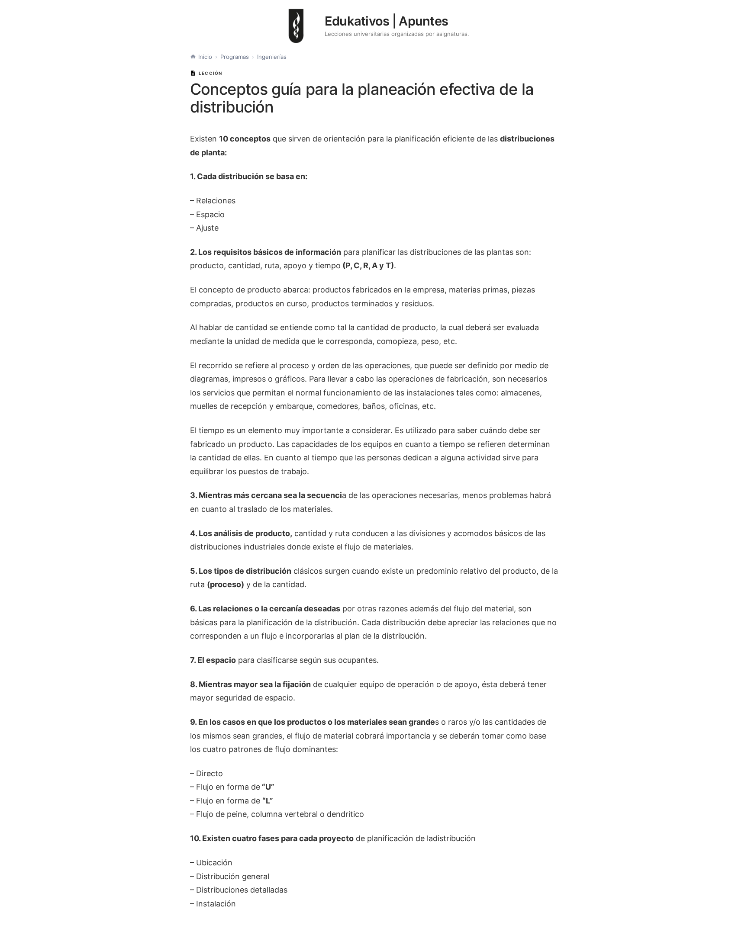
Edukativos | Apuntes (386, 21)
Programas (234, 56)
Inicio (205, 56)
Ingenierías (272, 56)
